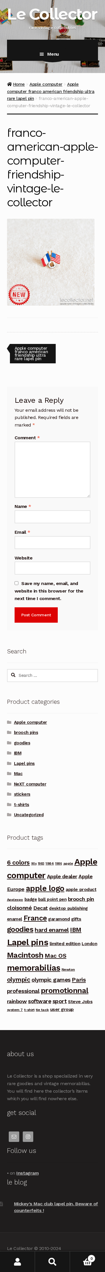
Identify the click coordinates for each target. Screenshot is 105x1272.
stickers (22, 794)
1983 (41, 863)
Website (24, 558)
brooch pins (26, 732)
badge (30, 899)
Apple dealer (62, 876)
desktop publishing (68, 908)
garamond (59, 919)
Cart (81, 1256)
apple (68, 863)
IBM (18, 753)
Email (22, 532)
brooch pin (81, 899)
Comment (27, 437)
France (35, 918)
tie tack (42, 1010)
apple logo (45, 888)
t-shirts (21, 804)
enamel (14, 919)
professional (23, 991)
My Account (17, 1261)
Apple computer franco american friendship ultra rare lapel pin (50, 91)
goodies (22, 743)
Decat (40, 908)
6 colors (18, 862)
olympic (18, 979)
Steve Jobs (80, 1001)
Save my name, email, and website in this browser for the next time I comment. (49, 591)
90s (34, 863)
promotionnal (64, 990)
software (39, 1001)
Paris (79, 979)
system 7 (15, 1010)
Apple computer (45, 84)
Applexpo (15, 900)
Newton (68, 969)
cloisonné (19, 908)
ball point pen (52, 899)
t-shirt (29, 1010)
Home (19, 84)
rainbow (17, 1001)
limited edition (65, 943)
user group (62, 1009)
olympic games (51, 979)
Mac (18, 773)
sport (59, 1001)
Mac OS (55, 955)
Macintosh (25, 955)
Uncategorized (29, 814)
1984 (50, 863)
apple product (81, 889)
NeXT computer (30, 784)
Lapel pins (24, 763)
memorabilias (33, 968)
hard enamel (52, 929)
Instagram (27, 1173)
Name (23, 506)
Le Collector (52, 14)
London (89, 943)
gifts (76, 919)
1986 (58, 863)
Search (52, 1261)
